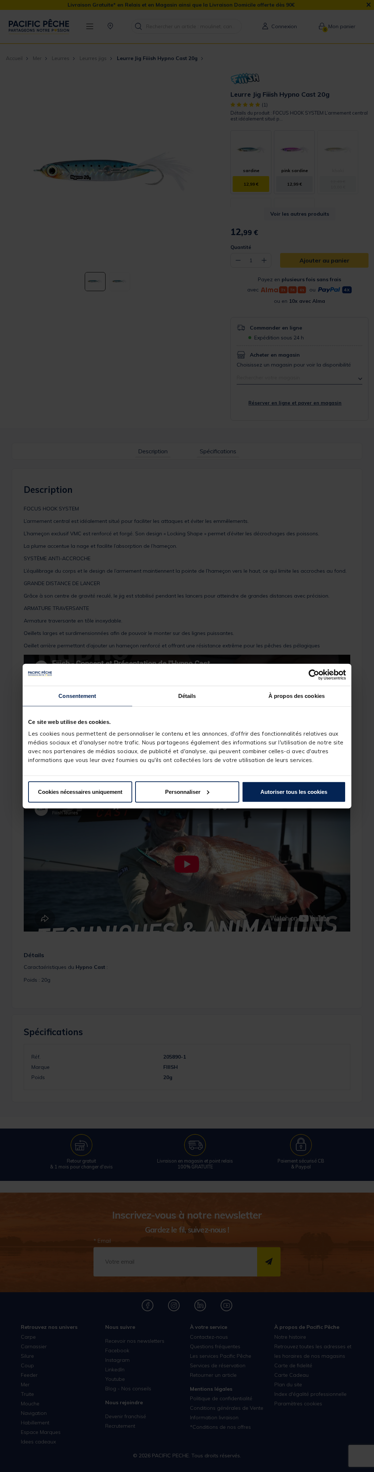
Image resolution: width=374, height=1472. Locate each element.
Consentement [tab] (77, 696)
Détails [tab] (187, 696)
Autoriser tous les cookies (293, 791)
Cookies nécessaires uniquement (80, 791)
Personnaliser (183, 791)
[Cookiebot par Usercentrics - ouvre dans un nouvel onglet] (314, 674)
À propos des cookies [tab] (296, 696)
